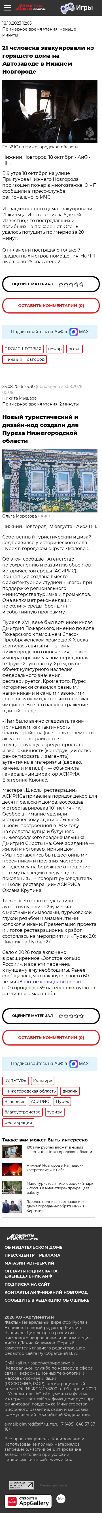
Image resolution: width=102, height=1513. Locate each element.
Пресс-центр (20, 1255)
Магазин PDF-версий (29, 1263)
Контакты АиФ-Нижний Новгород (46, 1292)
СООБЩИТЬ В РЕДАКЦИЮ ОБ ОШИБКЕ (47, 1300)
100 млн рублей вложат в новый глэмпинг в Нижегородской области (59, 1149)
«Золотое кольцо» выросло (49, 981)
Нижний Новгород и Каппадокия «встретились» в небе (56, 1167)
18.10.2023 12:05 (17, 23)
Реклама (49, 1255)
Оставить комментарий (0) (51, 305)
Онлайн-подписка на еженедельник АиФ (31, 1274)
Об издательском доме (33, 1247)
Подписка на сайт (27, 1284)
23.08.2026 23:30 (18, 386)
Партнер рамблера (53, 1485)
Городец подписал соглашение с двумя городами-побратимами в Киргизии (56, 1206)
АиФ (45, 516)
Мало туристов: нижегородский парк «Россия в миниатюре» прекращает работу (60, 1188)
